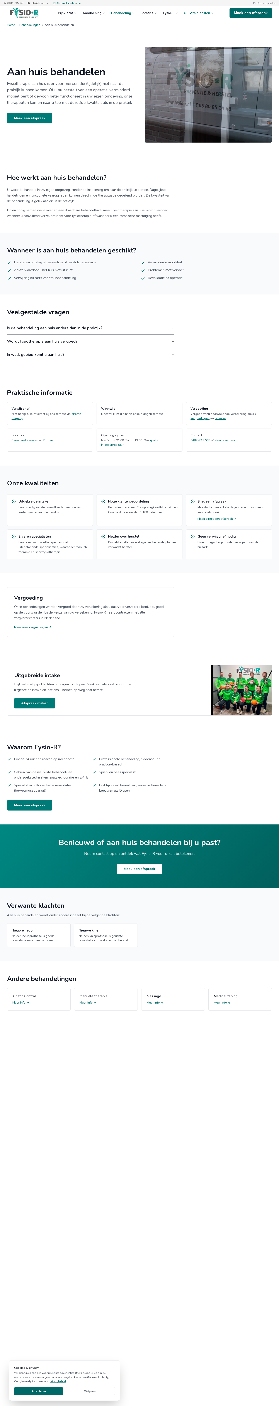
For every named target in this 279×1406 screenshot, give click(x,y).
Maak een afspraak (251, 12)
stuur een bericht (226, 440)
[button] (208, 95)
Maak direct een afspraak (215, 519)
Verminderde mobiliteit (165, 262)
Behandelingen (29, 25)
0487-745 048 (15, 3)
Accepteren (38, 1391)
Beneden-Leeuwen (25, 440)
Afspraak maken (34, 703)
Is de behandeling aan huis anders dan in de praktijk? (90, 328)
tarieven (220, 418)
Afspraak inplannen (68, 3)
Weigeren (90, 1391)
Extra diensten (199, 13)
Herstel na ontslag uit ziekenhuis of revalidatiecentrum (55, 262)
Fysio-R (169, 13)
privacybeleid (57, 1381)
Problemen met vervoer (166, 270)
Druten (48, 440)
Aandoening (92, 13)
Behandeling (121, 13)
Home (11, 25)
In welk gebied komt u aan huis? (90, 354)
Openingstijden (266, 3)
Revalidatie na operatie (165, 278)
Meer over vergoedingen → (33, 627)
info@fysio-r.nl (40, 3)
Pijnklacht (65, 13)
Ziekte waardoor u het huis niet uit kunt (43, 270)
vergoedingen (200, 418)
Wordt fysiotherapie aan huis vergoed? (90, 341)
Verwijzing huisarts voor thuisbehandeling (45, 278)
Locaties (147, 13)
